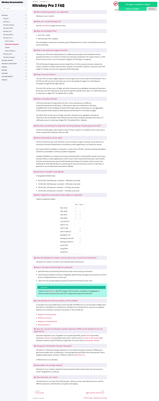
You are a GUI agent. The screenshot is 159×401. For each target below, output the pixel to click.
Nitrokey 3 (6, 22)
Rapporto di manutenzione (47, 321)
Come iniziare (9, 41)
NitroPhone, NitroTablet (9, 64)
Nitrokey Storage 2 (9, 57)
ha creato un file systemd (91, 338)
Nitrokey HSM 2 (8, 35)
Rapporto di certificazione (47, 314)
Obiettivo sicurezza (45, 318)
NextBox (4, 67)
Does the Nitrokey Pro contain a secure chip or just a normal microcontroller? (65, 258)
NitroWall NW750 (7, 77)
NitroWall (5, 73)
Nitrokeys (5, 15)
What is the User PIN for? (45, 74)
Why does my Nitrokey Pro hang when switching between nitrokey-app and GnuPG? (67, 126)
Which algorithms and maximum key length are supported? (58, 195)
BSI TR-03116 (80, 355)
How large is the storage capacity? (48, 365)
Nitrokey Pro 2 (7, 38)
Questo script (49, 338)
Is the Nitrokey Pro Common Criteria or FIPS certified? (56, 301)
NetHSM (4, 70)
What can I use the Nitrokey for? (47, 21)
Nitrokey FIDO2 (8, 28)
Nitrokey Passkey (8, 25)
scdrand (88, 335)
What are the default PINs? (45, 31)
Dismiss (152, 9)
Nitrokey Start (7, 54)
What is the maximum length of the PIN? (51, 50)
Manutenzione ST (44, 325)
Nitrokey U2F (7, 31)
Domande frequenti (12, 44)
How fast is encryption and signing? (49, 172)
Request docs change (100, 398)
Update (7, 47)
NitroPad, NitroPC (7, 60)
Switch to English (132, 9)
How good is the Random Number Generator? (53, 346)
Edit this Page (88, 398)
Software (4, 80)
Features (6, 18)
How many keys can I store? (46, 377)
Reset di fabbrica (10, 51)
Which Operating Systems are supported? (51, 12)
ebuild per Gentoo (92, 340)
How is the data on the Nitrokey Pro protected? (53, 267)
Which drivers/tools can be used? (48, 138)
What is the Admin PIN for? (45, 99)
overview (45, 25)
